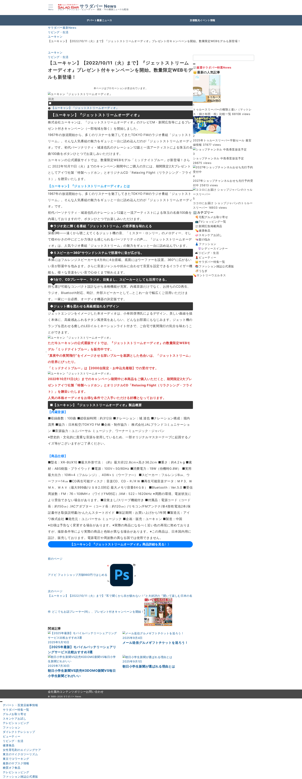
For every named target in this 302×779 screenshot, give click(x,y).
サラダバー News (98, 6)
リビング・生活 (58, 57)
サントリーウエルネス (211, 275)
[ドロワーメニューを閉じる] (1, 701)
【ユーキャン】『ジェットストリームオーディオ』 (85, 108)
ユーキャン (55, 52)
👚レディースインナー (213, 248)
